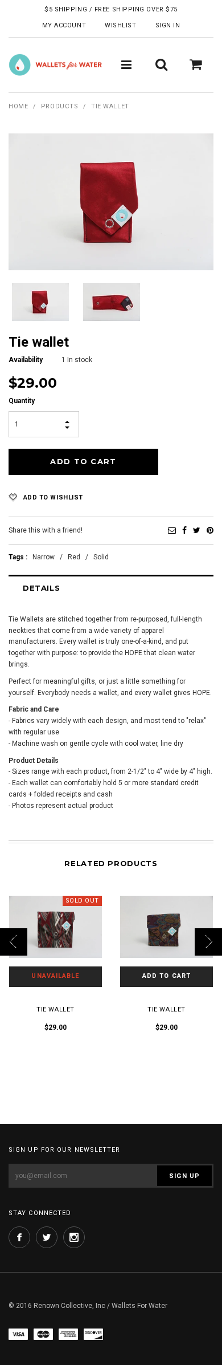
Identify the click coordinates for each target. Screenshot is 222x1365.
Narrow (43, 557)
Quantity (22, 401)
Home (18, 106)
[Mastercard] (43, 1334)
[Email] (172, 530)
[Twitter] (196, 530)
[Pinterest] (210, 530)
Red (74, 557)
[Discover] (93, 1334)
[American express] (68, 1334)
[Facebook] (184, 530)
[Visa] (18, 1334)
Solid (101, 557)
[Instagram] (74, 1237)
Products (59, 106)
